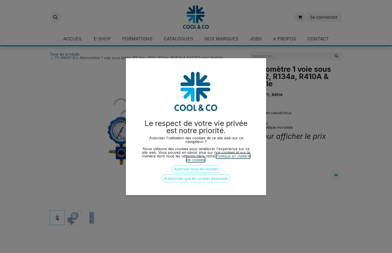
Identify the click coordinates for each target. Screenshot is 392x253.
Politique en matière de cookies (218, 158)
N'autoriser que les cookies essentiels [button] (196, 178)
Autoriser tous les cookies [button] (196, 168)
